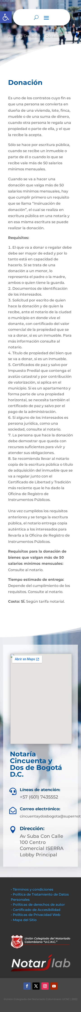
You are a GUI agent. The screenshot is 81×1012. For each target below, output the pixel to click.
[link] (6, 17)
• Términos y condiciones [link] (32, 889)
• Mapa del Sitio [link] (24, 920)
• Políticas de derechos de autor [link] (38, 904)
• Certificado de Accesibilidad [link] (35, 910)
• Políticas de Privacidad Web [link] (35, 914)
